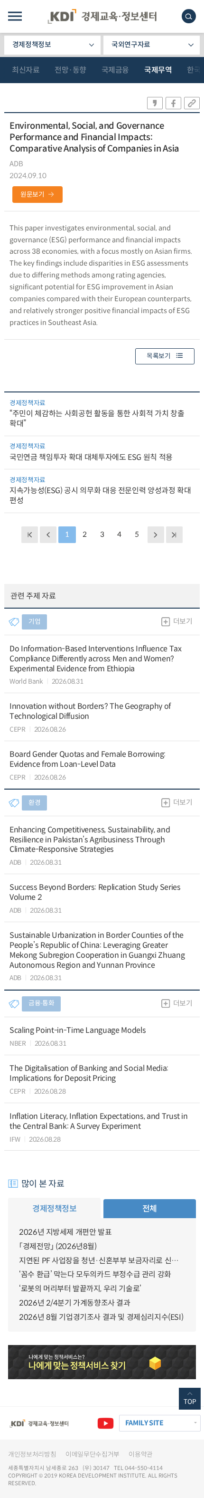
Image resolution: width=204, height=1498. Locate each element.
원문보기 (32, 195)
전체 (149, 1208)
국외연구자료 (130, 44)
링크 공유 (192, 103)
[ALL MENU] (15, 16)
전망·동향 (70, 70)
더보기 (183, 621)
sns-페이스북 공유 (173, 103)
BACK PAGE (29, 534)
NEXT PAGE (174, 534)
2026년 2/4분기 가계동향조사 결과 (74, 1303)
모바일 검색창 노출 (189, 16)
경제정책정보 (31, 44)
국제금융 (115, 70)
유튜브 (105, 1423)
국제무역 (158, 70)
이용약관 (141, 1454)
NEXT (156, 534)
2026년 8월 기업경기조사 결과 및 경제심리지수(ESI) (101, 1317)
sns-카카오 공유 (155, 103)
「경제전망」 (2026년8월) (58, 1246)
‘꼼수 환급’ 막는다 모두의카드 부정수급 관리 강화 (95, 1274)
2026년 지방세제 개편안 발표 (65, 1232)
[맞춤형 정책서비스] (102, 1362)
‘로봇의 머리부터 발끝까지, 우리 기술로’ (80, 1289)
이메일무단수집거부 (92, 1454)
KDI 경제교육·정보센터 (101, 16)
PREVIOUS (48, 534)
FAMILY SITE (144, 1423)
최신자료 (25, 70)
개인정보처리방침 (32, 1454)
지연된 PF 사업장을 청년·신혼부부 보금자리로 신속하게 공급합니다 (102, 1261)
